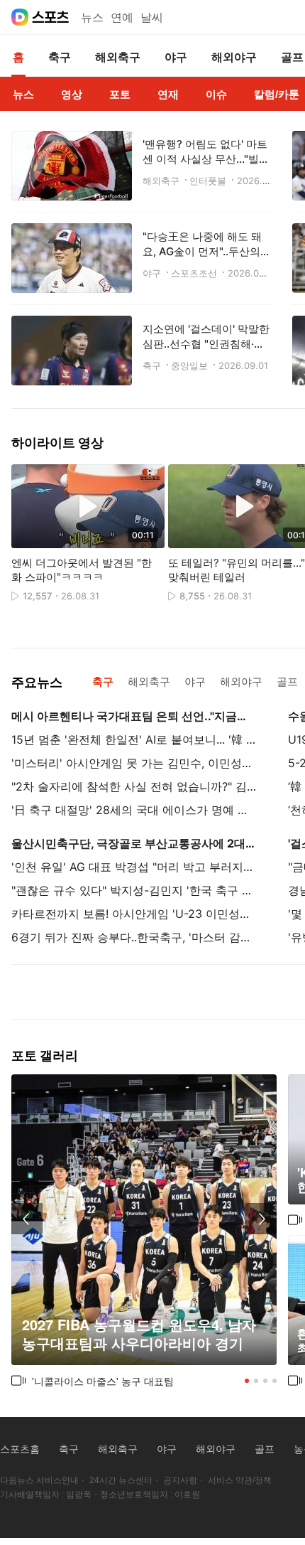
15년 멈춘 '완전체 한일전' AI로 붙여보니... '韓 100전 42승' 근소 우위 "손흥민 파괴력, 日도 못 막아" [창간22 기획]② (134, 739)
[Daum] (19, 17)
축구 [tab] (102, 681)
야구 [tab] (195, 681)
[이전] (27, 1218)
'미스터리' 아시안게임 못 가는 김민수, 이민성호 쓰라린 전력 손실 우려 (134, 763)
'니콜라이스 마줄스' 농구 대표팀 (103, 1381)
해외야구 (215, 1449)
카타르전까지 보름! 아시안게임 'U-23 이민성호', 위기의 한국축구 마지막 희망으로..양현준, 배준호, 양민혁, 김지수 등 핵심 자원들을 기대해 (134, 914)
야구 (167, 1449)
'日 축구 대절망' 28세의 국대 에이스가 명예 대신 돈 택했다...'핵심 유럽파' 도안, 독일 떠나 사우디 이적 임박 (134, 810)
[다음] (261, 1218)
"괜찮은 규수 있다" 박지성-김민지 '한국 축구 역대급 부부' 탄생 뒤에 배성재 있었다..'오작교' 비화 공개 (134, 890)
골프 (264, 1449)
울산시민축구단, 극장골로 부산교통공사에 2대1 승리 (134, 843)
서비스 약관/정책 (240, 1480)
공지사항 (180, 1480)
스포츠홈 (20, 1449)
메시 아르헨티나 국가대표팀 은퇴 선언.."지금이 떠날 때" (134, 716)
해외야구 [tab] (241, 681)
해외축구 (118, 1449)
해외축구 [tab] (149, 681)
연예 (122, 17)
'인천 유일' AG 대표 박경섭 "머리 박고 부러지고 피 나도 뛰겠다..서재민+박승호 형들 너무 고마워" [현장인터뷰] (134, 867)
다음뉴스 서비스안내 (39, 1480)
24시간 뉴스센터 (120, 1480)
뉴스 (92, 17)
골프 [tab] (287, 681)
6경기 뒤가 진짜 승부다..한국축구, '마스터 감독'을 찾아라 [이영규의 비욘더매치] (134, 937)
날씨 (151, 17)
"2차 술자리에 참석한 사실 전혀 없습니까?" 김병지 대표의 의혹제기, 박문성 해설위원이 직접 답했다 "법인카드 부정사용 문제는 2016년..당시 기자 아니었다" (134, 786)
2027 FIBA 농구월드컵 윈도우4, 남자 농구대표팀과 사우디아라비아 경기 (139, 1334)
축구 (69, 1449)
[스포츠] (51, 17)
